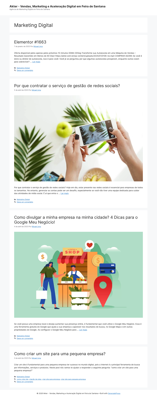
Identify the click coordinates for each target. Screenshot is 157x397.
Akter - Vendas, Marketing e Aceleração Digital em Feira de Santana (58, 6)
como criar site (22, 379)
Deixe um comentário (25, 70)
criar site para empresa (51, 379)
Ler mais (36, 62)
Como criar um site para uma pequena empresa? (60, 353)
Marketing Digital (23, 68)
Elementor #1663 (30, 42)
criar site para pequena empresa (73, 379)
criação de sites (35, 379)
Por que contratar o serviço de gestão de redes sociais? (67, 85)
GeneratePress (114, 393)
